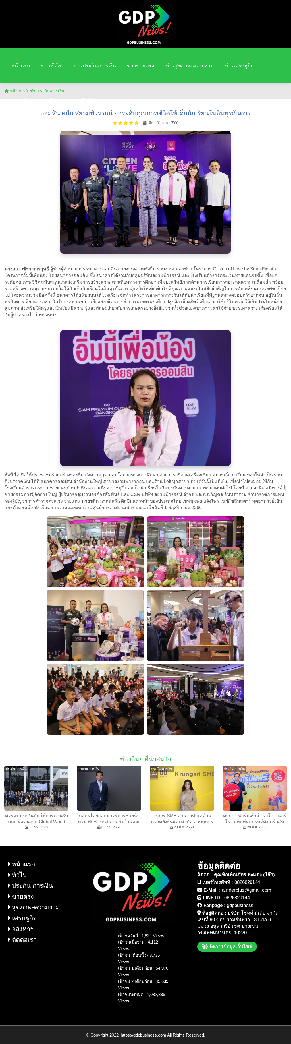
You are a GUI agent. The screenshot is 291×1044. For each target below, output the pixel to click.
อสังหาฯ (22, 929)
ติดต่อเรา (59, 100)
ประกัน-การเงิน (31, 885)
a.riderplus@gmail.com (246, 890)
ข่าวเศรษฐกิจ (239, 66)
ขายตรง (22, 896)
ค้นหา (93, 100)
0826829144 (247, 882)
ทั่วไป (18, 874)
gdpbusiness (240, 905)
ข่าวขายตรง (140, 66)
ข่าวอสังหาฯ (24, 100)
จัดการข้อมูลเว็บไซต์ (230, 946)
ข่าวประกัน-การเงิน (94, 66)
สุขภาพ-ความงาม (35, 907)
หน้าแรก (20, 66)
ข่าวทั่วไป (51, 66)
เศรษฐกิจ (23, 918)
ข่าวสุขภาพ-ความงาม (189, 66)
